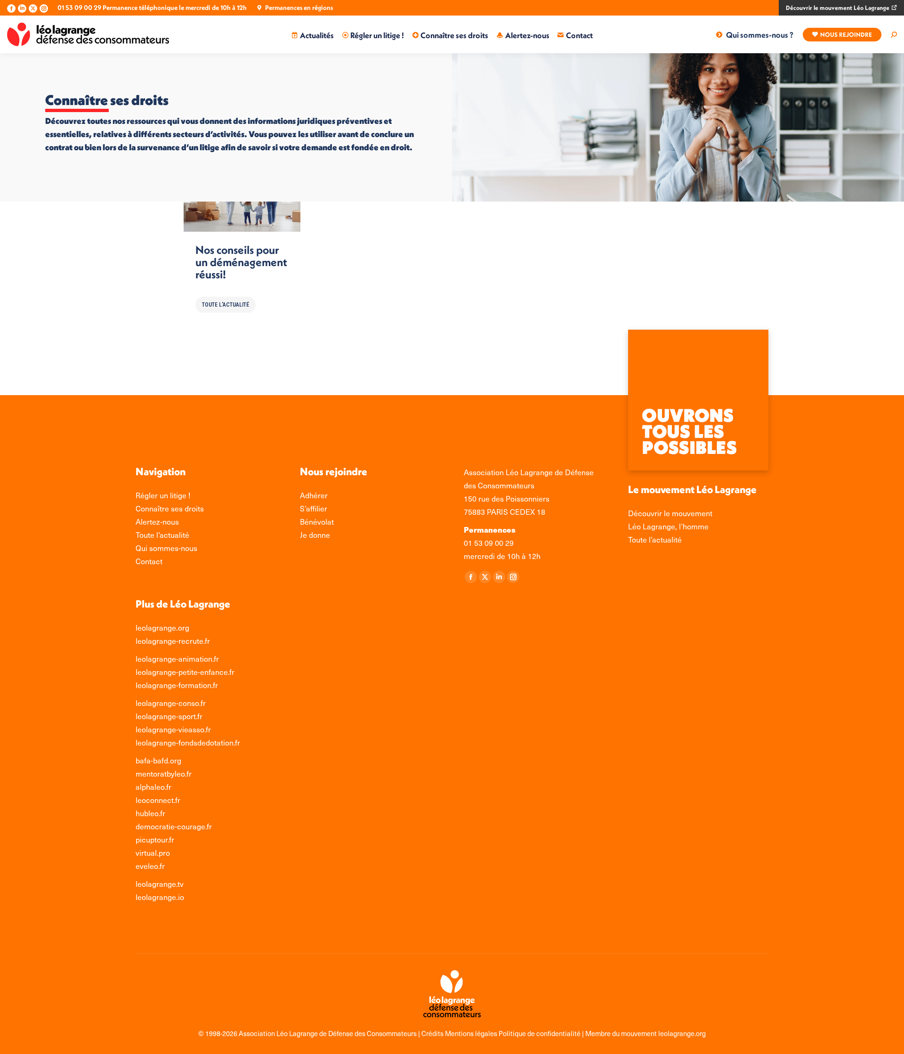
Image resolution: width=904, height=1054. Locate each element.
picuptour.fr (155, 839)
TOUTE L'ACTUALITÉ (225, 304)
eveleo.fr (150, 866)
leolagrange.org (162, 627)
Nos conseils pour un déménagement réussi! (241, 262)
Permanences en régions (299, 7)
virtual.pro (153, 853)
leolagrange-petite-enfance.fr (185, 672)
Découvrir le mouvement (670, 513)
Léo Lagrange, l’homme (668, 526)
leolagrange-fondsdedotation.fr (188, 742)
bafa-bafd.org (158, 760)
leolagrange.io (160, 897)
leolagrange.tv (160, 884)
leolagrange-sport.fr (169, 716)
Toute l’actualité (655, 539)
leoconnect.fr (158, 800)
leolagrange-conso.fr (171, 703)
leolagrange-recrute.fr (173, 641)
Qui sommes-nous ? (759, 35)
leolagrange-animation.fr (177, 659)
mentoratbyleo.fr (164, 773)
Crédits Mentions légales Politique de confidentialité (501, 1033)
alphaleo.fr (153, 787)
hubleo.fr (150, 813)
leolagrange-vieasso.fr (173, 729)
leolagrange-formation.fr (177, 685)
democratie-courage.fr (174, 826)
